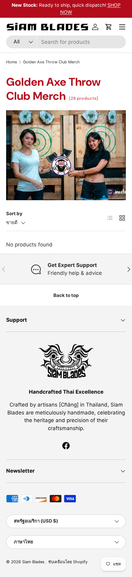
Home (11, 62)
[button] (108, 27)
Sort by (14, 213)
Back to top (66, 295)
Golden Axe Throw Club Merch (51, 62)
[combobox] (66, 42)
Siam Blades (34, 562)
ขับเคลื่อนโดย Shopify (67, 562)
